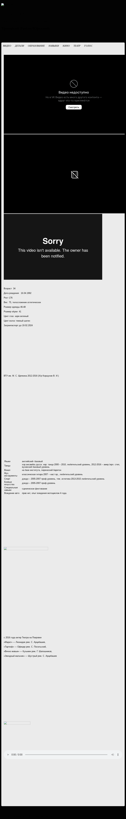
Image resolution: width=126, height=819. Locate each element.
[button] (7, 47)
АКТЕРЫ (18, 21)
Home (4, 21)
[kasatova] (7, 4)
